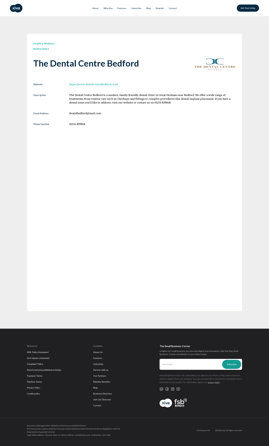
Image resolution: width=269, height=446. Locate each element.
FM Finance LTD (203, 430)
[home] (30, 8)
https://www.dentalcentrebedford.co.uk (93, 84)
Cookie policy (33, 393)
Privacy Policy (33, 387)
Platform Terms (34, 381)
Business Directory (102, 393)
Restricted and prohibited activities (44, 370)
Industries (136, 8)
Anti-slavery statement (38, 358)
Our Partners (99, 375)
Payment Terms (34, 375)
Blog (148, 8)
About (95, 8)
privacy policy (214, 382)
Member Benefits (101, 381)
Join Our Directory (102, 399)
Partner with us (100, 370)
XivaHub (160, 8)
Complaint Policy (35, 364)
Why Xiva (108, 8)
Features (122, 8)
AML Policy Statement (38, 352)
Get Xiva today (248, 8)
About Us (98, 352)
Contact (173, 8)
